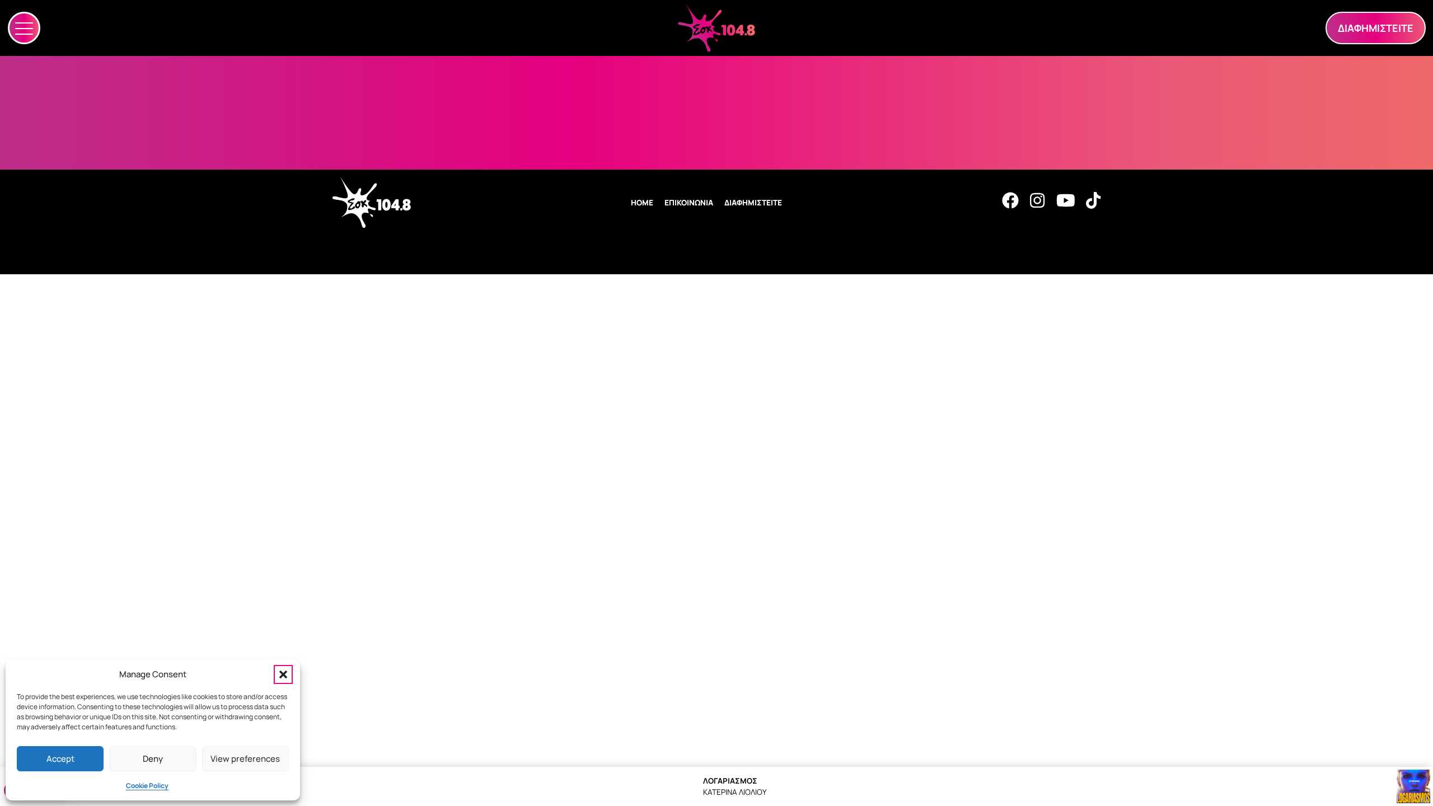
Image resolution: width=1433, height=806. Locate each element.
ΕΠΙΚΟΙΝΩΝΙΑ (688, 203)
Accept (60, 759)
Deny (153, 759)
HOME (642, 203)
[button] (283, 674)
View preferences (245, 759)
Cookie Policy (147, 785)
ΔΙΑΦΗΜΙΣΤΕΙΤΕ (753, 203)
